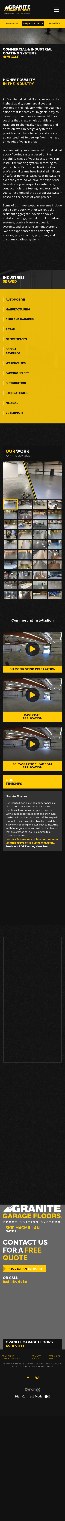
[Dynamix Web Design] (32, 1389)
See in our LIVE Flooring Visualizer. (27, 846)
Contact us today (21, 1040)
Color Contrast (47, 1396)
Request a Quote (33, 23)
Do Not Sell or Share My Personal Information (37, 1365)
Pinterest (36, 1377)
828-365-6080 (12, 23)
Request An (25, 1268)
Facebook (28, 1377)
